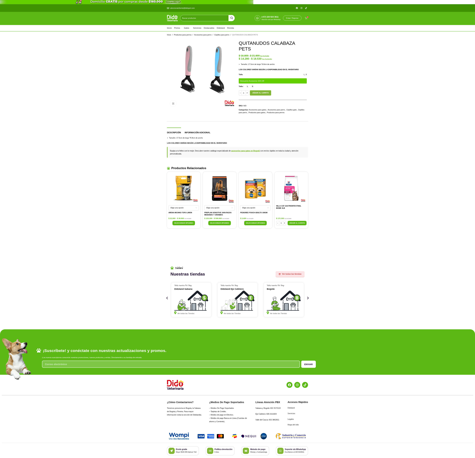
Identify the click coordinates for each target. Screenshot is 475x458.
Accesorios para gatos (257, 110)
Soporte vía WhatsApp (295, 449)
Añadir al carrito (260, 93)
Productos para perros (183, 35)
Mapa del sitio (293, 425)
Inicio (169, 35)
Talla (241, 86)
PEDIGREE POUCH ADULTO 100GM (253, 213)
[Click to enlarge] (173, 103)
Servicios (291, 413)
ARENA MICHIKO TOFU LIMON (180, 213)
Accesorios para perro (203, 35)
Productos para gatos (257, 112)
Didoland (291, 408)
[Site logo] (172, 18)
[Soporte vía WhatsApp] (280, 451)
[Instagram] (297, 385)
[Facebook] (289, 385)
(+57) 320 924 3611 (270, 17)
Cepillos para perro (222, 35)
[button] (297, 223)
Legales (291, 419)
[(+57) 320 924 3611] (257, 18)
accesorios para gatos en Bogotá (245, 151)
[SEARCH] (231, 18)
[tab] (174, 131)
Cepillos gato (291, 110)
